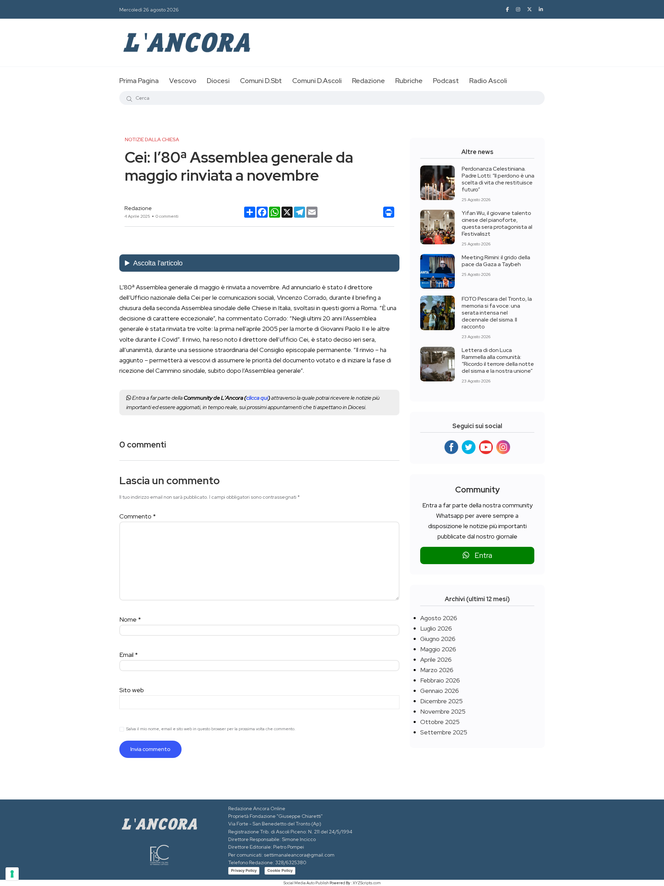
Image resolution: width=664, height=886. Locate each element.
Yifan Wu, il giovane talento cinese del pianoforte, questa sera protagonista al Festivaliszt (497, 223)
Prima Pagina (139, 80)
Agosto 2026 (438, 618)
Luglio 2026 (436, 628)
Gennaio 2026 (439, 691)
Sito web (131, 690)
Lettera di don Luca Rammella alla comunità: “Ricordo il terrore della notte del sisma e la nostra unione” (498, 360)
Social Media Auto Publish (306, 882)
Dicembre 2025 (441, 701)
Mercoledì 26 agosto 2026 (149, 10)
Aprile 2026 (436, 659)
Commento (137, 516)
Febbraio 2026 (440, 680)
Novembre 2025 (442, 711)
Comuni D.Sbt (261, 80)
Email (128, 655)
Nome (130, 619)
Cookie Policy (280, 870)
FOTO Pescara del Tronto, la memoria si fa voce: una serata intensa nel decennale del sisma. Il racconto (497, 312)
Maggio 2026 (438, 649)
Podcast (446, 80)
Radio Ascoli (488, 80)
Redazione (368, 80)
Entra (480, 555)
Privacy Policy (244, 870)
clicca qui (257, 397)
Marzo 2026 (436, 670)
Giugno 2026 (437, 639)
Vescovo (182, 80)
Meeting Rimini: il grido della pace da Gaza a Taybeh (496, 261)
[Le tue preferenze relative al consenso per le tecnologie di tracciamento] (12, 873)
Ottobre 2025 (440, 722)
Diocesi (218, 80)
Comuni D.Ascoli (317, 80)
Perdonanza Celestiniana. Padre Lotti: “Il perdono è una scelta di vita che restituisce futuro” (498, 179)
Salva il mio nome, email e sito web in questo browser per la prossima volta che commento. (210, 729)
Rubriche (409, 80)
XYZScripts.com (367, 882)
